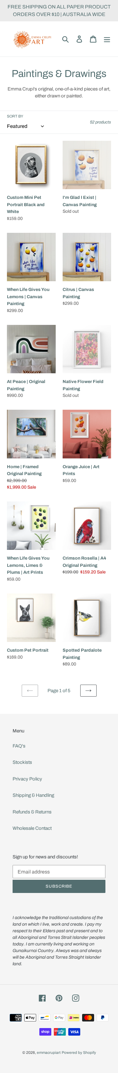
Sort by (15, 116)
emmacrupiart (49, 1052)
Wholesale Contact (32, 828)
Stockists (22, 762)
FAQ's (19, 745)
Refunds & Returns (32, 811)
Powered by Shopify (79, 1052)
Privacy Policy (27, 778)
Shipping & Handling (33, 795)
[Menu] (107, 39)
